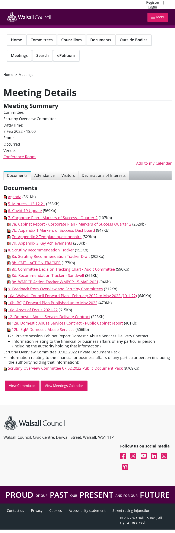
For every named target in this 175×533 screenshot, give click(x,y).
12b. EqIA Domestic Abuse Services (43, 329)
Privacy (36, 510)
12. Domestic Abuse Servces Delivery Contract (49, 316)
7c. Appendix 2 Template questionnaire (47, 236)
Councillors (71, 39)
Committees (42, 39)
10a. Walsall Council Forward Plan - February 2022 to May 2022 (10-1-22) (72, 295)
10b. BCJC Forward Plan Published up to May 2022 (52, 302)
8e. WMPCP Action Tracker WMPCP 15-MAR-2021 (55, 281)
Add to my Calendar (154, 163)
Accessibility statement (87, 510)
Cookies (55, 510)
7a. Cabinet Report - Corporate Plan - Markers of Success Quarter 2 (71, 224)
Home (16, 39)
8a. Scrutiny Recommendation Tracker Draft (51, 256)
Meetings (19, 55)
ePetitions (66, 55)
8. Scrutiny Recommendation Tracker (41, 249)
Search (42, 55)
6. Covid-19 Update (25, 210)
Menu (160, 17)
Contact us (15, 510)
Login (152, 7)
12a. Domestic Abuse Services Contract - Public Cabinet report (67, 323)
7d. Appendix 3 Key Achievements (42, 243)
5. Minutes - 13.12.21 (26, 203)
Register (152, 2)
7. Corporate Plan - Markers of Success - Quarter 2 (53, 217)
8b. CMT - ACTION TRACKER (36, 262)
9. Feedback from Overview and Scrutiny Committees (55, 288)
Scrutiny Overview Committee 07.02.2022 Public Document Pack (65, 368)
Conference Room (19, 156)
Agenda (14, 196)
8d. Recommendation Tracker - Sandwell (48, 275)
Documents (100, 39)
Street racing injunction (131, 510)
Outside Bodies (133, 39)
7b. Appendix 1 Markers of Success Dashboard (53, 230)
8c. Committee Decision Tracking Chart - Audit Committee (63, 269)
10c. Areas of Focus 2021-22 (33, 309)
